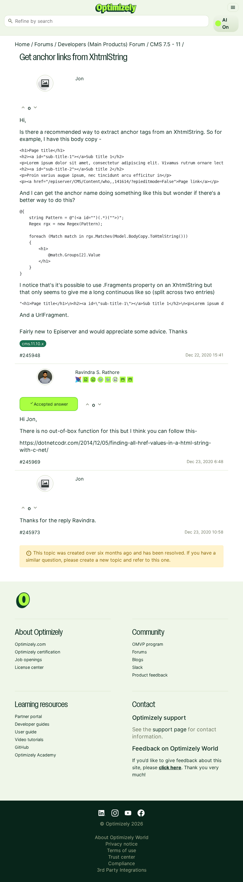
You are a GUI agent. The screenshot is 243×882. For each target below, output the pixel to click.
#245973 (30, 532)
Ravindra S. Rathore (97, 372)
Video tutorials (29, 739)
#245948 (30, 355)
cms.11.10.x (33, 343)
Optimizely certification (37, 651)
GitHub (22, 747)
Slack (137, 667)
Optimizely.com (30, 644)
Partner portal (28, 716)
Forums (43, 44)
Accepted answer (49, 404)
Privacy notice (121, 844)
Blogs (137, 659)
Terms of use (121, 850)
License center (29, 667)
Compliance (121, 863)
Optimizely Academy (35, 754)
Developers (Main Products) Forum (101, 44)
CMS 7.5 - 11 (165, 44)
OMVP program (147, 644)
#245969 (30, 462)
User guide (25, 731)
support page (169, 729)
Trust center (121, 857)
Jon (79, 78)
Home (22, 44)
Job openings (28, 659)
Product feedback (150, 674)
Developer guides (32, 724)
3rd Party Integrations (121, 870)
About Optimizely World (121, 837)
